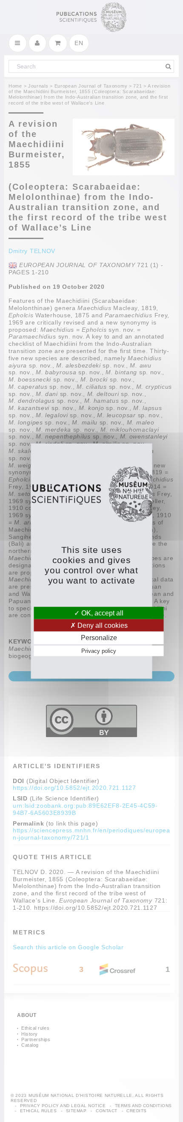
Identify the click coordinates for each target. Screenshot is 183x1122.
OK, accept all (101, 613)
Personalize (99, 637)
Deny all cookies (102, 625)
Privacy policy (98, 650)
